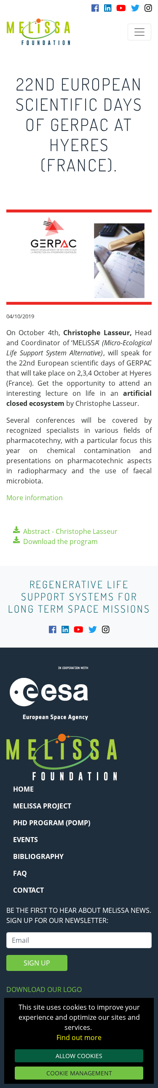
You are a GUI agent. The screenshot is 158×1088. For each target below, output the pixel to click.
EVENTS (25, 839)
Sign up (37, 963)
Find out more (79, 1037)
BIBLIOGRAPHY (38, 856)
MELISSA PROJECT (42, 806)
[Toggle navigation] (139, 32)
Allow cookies (79, 1056)
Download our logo (44, 989)
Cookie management (79, 1073)
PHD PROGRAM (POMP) (51, 822)
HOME (23, 789)
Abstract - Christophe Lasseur (70, 531)
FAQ (20, 873)
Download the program (60, 541)
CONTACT (28, 890)
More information (34, 497)
